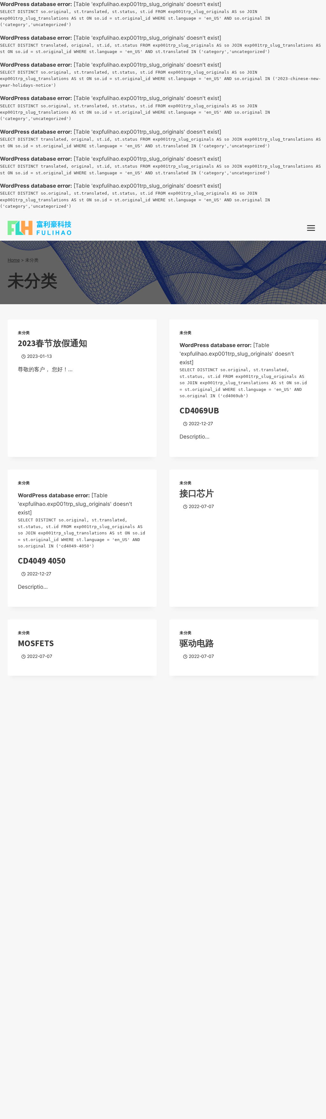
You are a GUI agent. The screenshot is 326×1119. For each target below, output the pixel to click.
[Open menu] (310, 227)
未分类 (24, 332)
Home (14, 260)
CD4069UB (199, 410)
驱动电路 (197, 643)
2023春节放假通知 (52, 343)
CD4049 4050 (42, 560)
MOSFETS (36, 643)
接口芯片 (197, 493)
